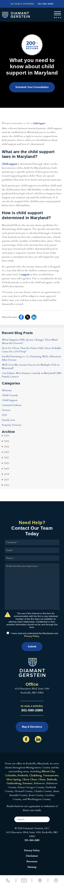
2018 (5, 474)
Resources (32, 861)
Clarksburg (35, 775)
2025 (5, 441)
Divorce (6, 410)
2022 (5, 452)
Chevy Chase (29, 779)
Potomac (27, 783)
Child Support (39, 123)
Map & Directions (32, 726)
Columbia (10, 775)
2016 (5, 485)
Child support (9, 164)
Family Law (8, 420)
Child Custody (10, 395)
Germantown (50, 775)
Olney (42, 779)
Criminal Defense (12, 405)
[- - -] (57, 13)
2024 (5, 446)
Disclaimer (48, 633)
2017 (5, 479)
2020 (5, 463)
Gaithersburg (14, 783)
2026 (5, 435)
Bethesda (52, 779)
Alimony (7, 390)
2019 (5, 468)
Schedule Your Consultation (32, 87)
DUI (4, 415)
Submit (32, 646)
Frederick (23, 775)
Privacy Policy (31, 636)
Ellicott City (48, 771)
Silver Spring (14, 779)
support (25, 274)
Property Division (11, 425)
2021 (5, 457)
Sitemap (32, 867)
